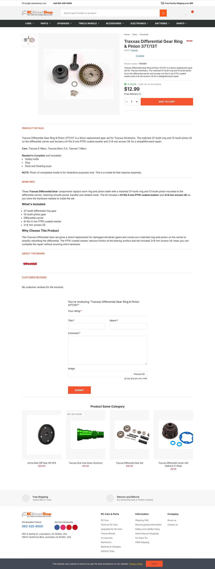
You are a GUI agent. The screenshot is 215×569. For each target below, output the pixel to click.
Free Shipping (40, 496)
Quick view (54, 421)
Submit (79, 390)
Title (70, 320)
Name (113, 320)
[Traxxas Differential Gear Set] (129, 434)
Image (71, 368)
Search (163, 13)
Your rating (74, 311)
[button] (34, 3)
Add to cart (167, 101)
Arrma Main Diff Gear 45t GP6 (41, 463)
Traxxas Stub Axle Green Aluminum (86, 463)
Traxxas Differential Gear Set (129, 463)
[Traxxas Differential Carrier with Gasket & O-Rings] (173, 434)
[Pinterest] (75, 527)
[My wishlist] (186, 13)
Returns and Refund (128, 496)
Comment (73, 333)
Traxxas (134, 50)
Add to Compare (54, 415)
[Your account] (181, 13)
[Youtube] (69, 527)
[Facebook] (57, 527)
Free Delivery (131, 94)
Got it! (154, 564)
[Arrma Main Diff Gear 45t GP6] (41, 434)
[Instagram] (63, 527)
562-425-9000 (32, 526)
